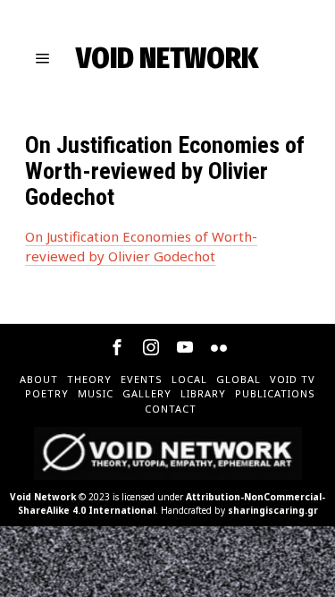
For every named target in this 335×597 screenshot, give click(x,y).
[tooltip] (117, 347)
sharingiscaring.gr (273, 510)
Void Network (43, 496)
